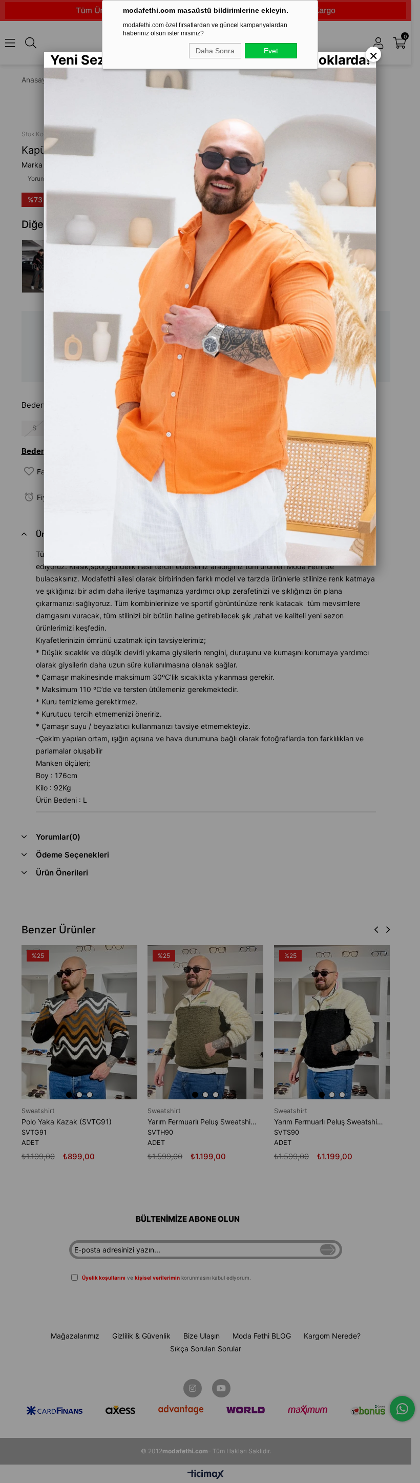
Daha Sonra (215, 51)
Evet (271, 51)
